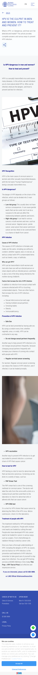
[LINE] (33, 628)
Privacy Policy (6, 626)
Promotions (5, 603)
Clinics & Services (7, 600)
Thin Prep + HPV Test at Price (18, 563)
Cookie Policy (17, 659)
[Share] (4, 44)
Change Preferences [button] (19, 669)
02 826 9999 (6, 616)
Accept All (19, 663)
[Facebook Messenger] (33, 635)
